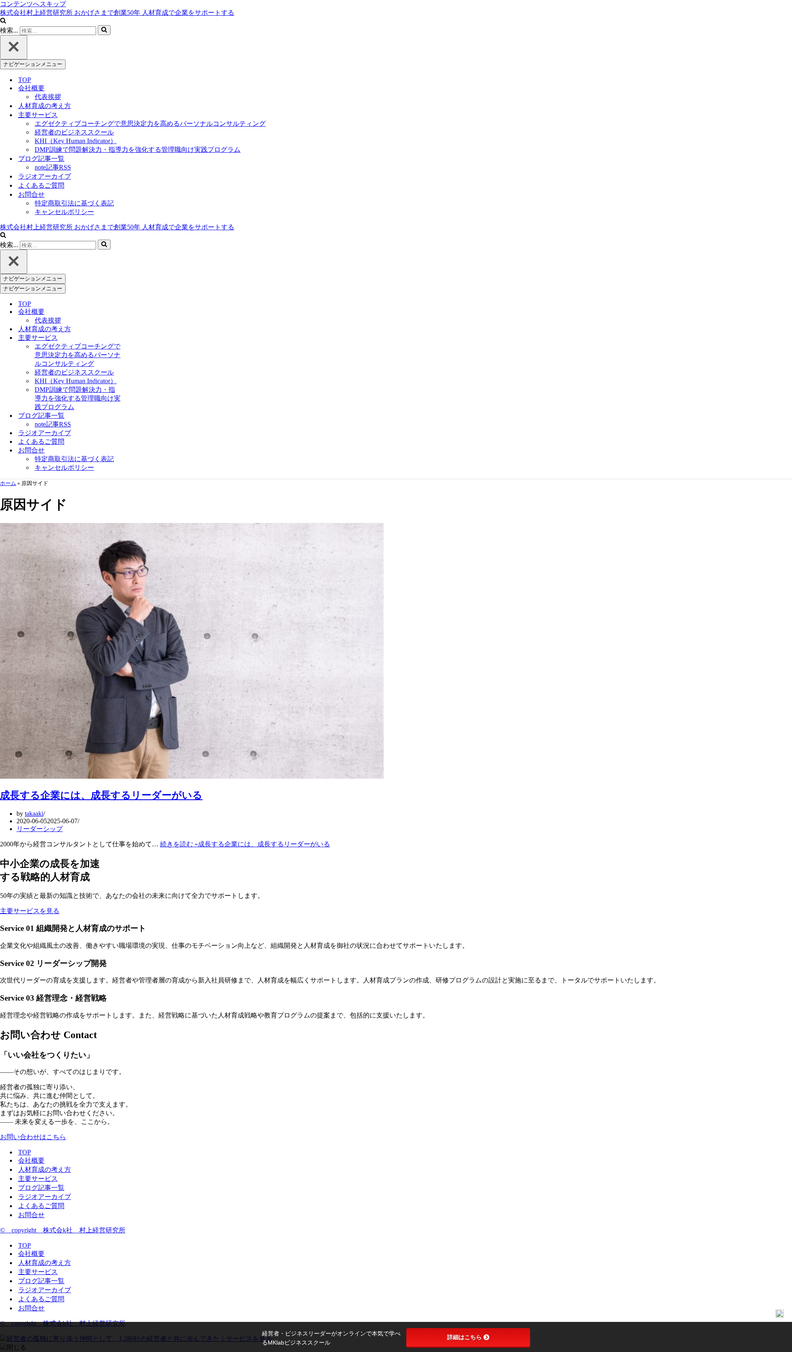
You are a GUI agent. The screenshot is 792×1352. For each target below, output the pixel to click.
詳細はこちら (464, 1337)
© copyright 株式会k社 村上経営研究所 (62, 1230)
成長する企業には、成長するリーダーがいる (101, 795)
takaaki (34, 813)
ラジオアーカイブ (44, 176)
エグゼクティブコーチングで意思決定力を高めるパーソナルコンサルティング (150, 123)
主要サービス (38, 1178)
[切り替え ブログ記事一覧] (140, 415)
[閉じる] (13, 47)
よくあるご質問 (41, 185)
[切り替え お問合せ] (140, 450)
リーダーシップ (39, 828)
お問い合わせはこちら (33, 1136)
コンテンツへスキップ (33, 3)
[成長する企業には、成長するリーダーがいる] (192, 776)
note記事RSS (53, 167)
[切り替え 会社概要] (140, 312)
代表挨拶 (48, 96)
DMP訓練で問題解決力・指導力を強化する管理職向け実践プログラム (137, 149)
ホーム (8, 483)
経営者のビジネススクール (74, 132)
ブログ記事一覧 (41, 1187)
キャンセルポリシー (64, 211)
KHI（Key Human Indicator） (76, 140)
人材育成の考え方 (44, 105)
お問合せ (31, 1214)
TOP (24, 79)
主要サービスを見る (29, 910)
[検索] (3, 21)
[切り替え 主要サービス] (140, 338)
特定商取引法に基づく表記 (74, 203)
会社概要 (31, 1160)
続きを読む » (245, 844)
